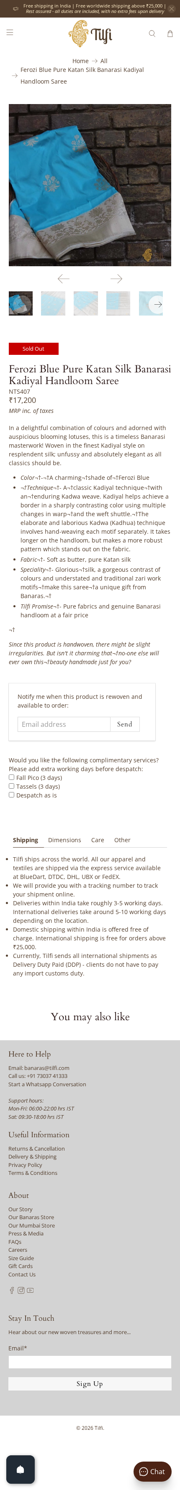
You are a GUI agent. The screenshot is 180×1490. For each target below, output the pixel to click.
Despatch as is (36, 795)
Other (122, 840)
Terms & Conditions (32, 1173)
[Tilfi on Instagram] (21, 1292)
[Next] (116, 279)
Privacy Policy (25, 1165)
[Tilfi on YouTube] (30, 1292)
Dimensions (64, 840)
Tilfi (99, 1428)
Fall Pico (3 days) (39, 778)
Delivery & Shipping (32, 1156)
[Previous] (63, 279)
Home (80, 61)
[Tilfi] (90, 34)
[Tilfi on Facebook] (11, 1292)
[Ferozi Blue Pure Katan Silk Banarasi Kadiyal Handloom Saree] (90, 185)
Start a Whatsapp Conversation (47, 1084)
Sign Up (90, 1383)
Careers (17, 1249)
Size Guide (21, 1258)
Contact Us (22, 1274)
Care (97, 840)
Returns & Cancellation (36, 1148)
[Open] (20, 1469)
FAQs (14, 1241)
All (104, 61)
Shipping (25, 840)
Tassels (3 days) (38, 786)
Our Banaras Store (31, 1217)
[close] (171, 9)
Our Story (20, 1209)
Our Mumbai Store (31, 1225)
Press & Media (26, 1233)
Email (17, 1348)
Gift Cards (20, 1266)
